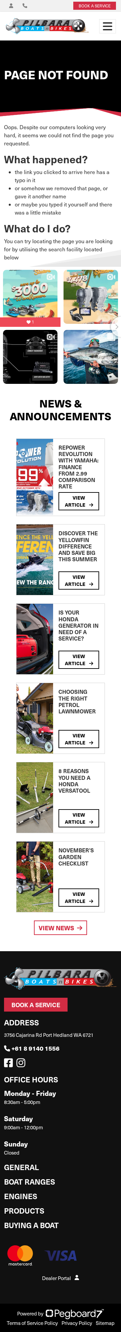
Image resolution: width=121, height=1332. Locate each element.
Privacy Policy (77, 1323)
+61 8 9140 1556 (35, 1048)
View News (56, 928)
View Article (75, 501)
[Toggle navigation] (107, 26)
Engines (20, 1196)
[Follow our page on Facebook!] (9, 1064)
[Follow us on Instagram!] (22, 1064)
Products (24, 1210)
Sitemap (105, 1323)
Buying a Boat (31, 1225)
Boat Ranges (29, 1181)
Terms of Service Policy (32, 1323)
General (21, 1167)
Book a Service (35, 1004)
